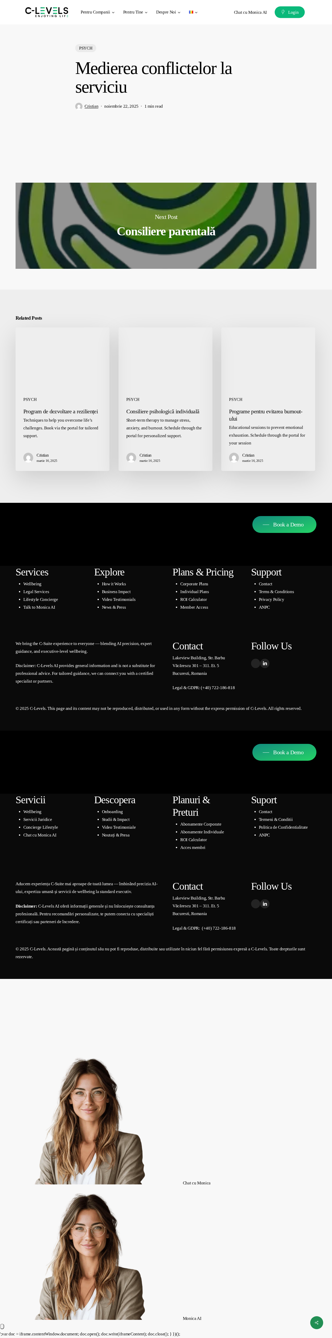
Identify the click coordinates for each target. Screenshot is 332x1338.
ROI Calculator (193, 599)
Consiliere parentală (166, 226)
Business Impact (116, 591)
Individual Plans (194, 591)
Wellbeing (32, 583)
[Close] (2, 1326)
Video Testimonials (119, 599)
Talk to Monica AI (39, 607)
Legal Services (36, 591)
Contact (266, 583)
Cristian (91, 106)
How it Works (114, 583)
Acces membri (192, 847)
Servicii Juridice (37, 819)
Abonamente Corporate (200, 824)
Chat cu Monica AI (39, 835)
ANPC (264, 607)
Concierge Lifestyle (40, 827)
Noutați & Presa (116, 835)
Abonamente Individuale (202, 831)
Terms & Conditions (276, 591)
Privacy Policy (271, 599)
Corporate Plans (194, 583)
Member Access (194, 607)
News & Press (114, 607)
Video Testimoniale (119, 827)
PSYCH (85, 48)
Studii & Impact (116, 819)
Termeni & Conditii (276, 819)
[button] (284, 524)
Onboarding (112, 811)
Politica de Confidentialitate (283, 827)
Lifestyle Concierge (40, 599)
